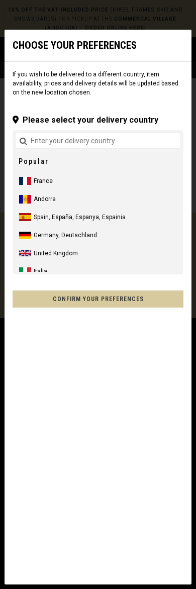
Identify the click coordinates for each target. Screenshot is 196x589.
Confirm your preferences (98, 299)
